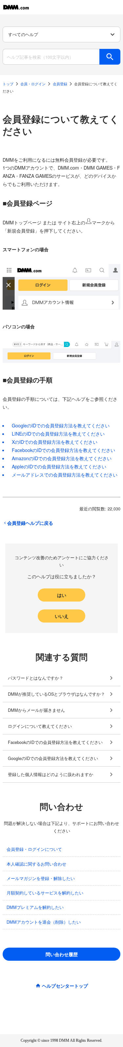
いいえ (62, 616)
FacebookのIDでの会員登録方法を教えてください (63, 450)
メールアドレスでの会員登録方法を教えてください (64, 474)
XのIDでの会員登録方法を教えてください (54, 442)
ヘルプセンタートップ (65, 985)
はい (61, 595)
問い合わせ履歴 (62, 954)
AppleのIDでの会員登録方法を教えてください (59, 466)
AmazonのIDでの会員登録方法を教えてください (62, 458)
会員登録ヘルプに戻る (30, 523)
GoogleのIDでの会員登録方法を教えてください (61, 425)
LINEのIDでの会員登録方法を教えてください (58, 433)
